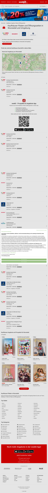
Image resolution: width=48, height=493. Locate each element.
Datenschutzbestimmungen (41, 230)
